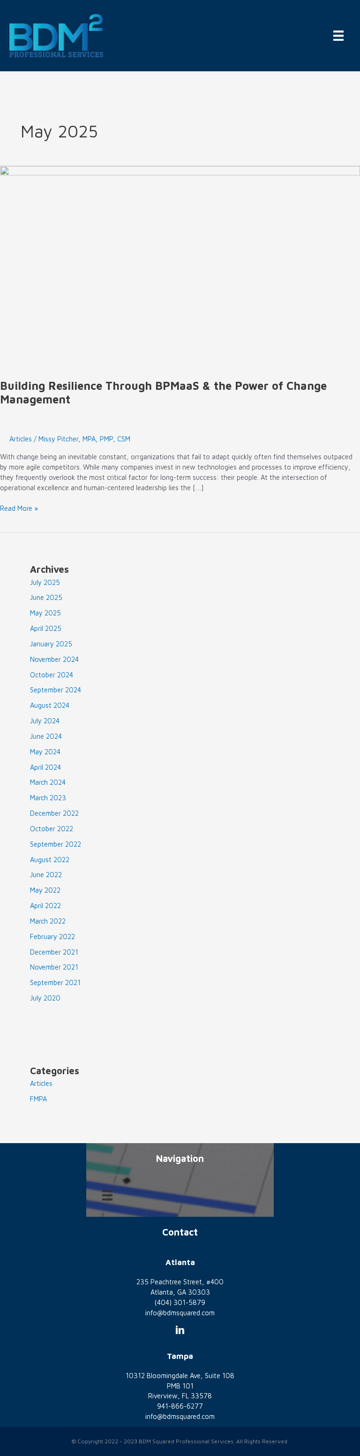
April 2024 (45, 767)
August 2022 (49, 860)
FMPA (38, 1099)
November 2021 (54, 967)
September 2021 (55, 982)
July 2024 (45, 721)
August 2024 (49, 705)
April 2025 (45, 628)
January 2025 (51, 644)
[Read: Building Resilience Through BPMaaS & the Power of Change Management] (180, 267)
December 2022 (54, 813)
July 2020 (45, 998)
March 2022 (48, 921)
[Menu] (338, 36)
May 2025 (45, 613)
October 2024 (51, 675)
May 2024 (45, 752)
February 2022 (52, 936)
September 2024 (55, 690)
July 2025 (45, 582)
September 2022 (55, 844)
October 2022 (51, 829)
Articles (20, 439)
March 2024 (48, 782)
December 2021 (54, 952)
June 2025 (46, 597)
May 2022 (45, 890)
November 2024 (54, 659)
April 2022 (45, 906)
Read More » (19, 509)
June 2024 (46, 736)
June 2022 (46, 875)
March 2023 (48, 798)
